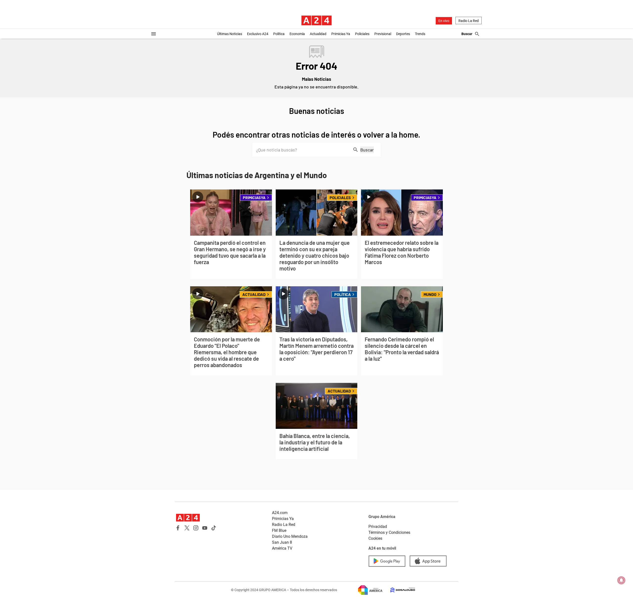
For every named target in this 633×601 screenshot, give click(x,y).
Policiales (362, 34)
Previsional (382, 34)
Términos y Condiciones (389, 532)
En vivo (443, 21)
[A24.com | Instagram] (195, 527)
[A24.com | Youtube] (204, 527)
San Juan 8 (282, 542)
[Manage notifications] (621, 580)
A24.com (280, 512)
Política (279, 34)
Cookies (375, 538)
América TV (282, 548)
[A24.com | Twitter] (186, 527)
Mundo (430, 294)
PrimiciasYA (254, 197)
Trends (420, 34)
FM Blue (279, 530)
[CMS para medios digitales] (399, 590)
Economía (297, 34)
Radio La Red (468, 21)
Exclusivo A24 (257, 34)
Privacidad (377, 526)
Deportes (403, 34)
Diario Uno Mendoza (290, 536)
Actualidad (318, 34)
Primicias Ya (340, 34)
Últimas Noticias (229, 34)
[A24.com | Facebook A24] (178, 527)
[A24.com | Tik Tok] (213, 527)
